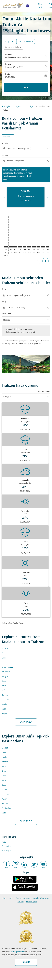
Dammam (5, 700)
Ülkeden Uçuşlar (31, 902)
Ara (26, 87)
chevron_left (4, 197)
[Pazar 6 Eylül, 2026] (34, 246)
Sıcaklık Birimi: (44, 392)
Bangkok (5, 676)
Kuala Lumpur (7, 667)
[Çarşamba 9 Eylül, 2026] (48, 246)
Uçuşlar (19, 106)
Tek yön (8, 41)
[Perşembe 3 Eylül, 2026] (20, 246)
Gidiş (7, 74)
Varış (4, 301)
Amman (5, 762)
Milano (4, 790)
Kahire (4, 780)
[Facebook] (6, 864)
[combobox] (26, 148)
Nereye (8, 64)
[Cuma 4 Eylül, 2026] (24, 246)
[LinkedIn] (24, 864)
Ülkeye (4, 898)
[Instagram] (15, 864)
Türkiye (30, 106)
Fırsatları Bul (26, 201)
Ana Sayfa (6, 106)
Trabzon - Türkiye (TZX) (14, 67)
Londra (5, 757)
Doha (4, 663)
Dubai (4, 653)
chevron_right (48, 197)
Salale (4, 709)
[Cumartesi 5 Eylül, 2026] (29, 246)
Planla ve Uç (42, 5)
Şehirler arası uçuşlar (23, 898)
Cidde (4, 658)
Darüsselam (6, 808)
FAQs (4, 842)
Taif (3, 690)
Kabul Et (26, 962)
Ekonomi (6, 137)
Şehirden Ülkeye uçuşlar (41, 898)
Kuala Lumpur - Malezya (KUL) (17, 57)
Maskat (5, 649)
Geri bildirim (6, 846)
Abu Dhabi (6, 672)
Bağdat (5, 714)
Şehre (11, 898)
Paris (4, 766)
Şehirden (21, 902)
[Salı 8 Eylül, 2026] (43, 246)
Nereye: (5, 156)
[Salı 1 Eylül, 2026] (11, 246)
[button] (25, 41)
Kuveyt (4, 681)
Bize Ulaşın (6, 850)
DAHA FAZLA (26, 722)
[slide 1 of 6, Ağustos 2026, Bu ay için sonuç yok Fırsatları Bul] (25, 197)
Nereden (9, 54)
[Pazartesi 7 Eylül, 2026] (38, 246)
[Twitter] (34, 864)
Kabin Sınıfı (6, 314)
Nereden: (5, 143)
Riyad (4, 686)
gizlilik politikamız (18, 952)
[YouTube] (43, 864)
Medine (5, 704)
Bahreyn (5, 695)
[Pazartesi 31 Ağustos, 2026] (6, 246)
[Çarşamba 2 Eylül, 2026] (15, 246)
